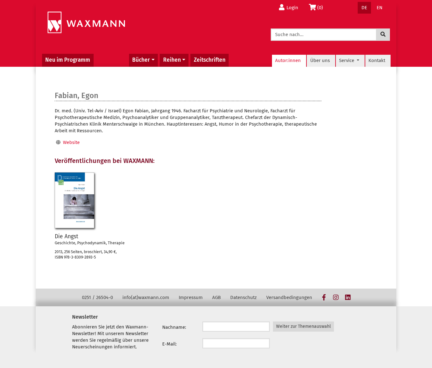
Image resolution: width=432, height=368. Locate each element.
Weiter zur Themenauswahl (303, 326)
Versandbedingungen (289, 297)
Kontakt (376, 60)
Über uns (320, 60)
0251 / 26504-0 (97, 297)
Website (71, 142)
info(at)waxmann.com (145, 297)
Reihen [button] (172, 60)
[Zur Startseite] (86, 22)
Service (347, 60)
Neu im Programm (67, 60)
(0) (322, 7)
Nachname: (174, 327)
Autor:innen (288, 60)
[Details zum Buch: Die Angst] (74, 200)
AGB (216, 297)
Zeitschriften (209, 60)
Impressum (191, 297)
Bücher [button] (141, 60)
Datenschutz (243, 297)
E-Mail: (169, 344)
